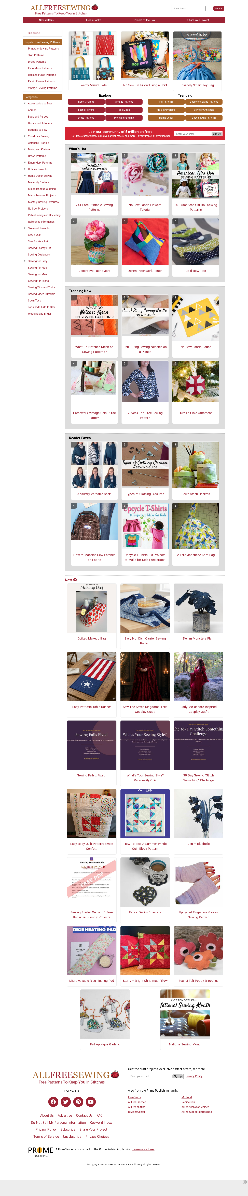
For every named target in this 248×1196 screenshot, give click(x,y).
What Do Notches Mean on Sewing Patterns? (94, 349)
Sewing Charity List (39, 248)
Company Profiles (38, 143)
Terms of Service (46, 1137)
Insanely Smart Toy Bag (197, 85)
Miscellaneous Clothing (42, 188)
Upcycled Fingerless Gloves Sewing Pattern (198, 914)
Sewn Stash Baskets (196, 494)
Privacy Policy (144, 136)
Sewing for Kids (37, 267)
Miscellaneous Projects (42, 195)
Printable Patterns (124, 117)
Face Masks (124, 109)
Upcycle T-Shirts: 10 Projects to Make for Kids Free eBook (145, 557)
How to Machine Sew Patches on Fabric (94, 557)
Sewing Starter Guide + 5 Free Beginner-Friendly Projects (92, 914)
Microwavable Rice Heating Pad (91, 981)
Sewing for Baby (37, 261)
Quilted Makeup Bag (91, 638)
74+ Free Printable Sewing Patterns (94, 207)
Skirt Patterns (36, 55)
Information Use (161, 136)
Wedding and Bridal (39, 313)
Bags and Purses (38, 116)
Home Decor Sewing (40, 175)
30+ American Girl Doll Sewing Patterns (195, 207)
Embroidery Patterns (40, 162)
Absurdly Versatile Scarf (94, 494)
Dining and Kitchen (39, 149)
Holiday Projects (38, 169)
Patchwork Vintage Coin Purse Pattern (94, 415)
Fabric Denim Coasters (145, 912)
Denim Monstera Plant (198, 638)
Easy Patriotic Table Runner (91, 707)
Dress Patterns (37, 61)
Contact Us (84, 1115)
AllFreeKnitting (136, 1107)
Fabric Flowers (86, 109)
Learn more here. (143, 1149)
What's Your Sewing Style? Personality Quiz (145, 777)
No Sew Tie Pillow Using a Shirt (145, 85)
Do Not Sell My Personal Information (58, 1123)
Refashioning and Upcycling (44, 215)
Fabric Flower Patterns (41, 81)
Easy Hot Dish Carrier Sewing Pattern (145, 640)
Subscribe (34, 33)
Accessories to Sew (40, 103)
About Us (47, 1115)
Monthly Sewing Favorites (43, 202)
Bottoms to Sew (37, 129)
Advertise (65, 1115)
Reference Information (41, 221)
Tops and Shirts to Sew (41, 307)
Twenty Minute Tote (93, 85)
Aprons (32, 110)
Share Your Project (93, 1129)
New (68, 580)
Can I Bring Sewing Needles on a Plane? (145, 349)
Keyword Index (101, 1123)
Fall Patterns (166, 101)
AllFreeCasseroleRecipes (197, 1111)
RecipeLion (188, 1102)
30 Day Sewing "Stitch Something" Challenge (198, 777)
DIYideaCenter (136, 1111)
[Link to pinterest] (78, 1102)
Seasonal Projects (39, 228)
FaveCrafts (134, 1097)
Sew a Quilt (34, 234)
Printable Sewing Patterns (43, 48)
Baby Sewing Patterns (204, 117)
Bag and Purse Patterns (42, 74)
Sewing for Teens (38, 280)
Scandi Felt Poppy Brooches (198, 981)
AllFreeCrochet (137, 1102)
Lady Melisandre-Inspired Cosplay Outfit (199, 709)
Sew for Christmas (204, 109)
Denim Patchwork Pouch (145, 271)
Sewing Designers (39, 254)
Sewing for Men (37, 274)
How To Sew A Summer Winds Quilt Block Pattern (145, 846)
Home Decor (166, 117)
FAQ (100, 1115)
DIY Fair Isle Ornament (196, 413)
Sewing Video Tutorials (41, 294)
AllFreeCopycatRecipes (195, 1107)
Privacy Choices (97, 1137)
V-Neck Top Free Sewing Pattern (145, 415)
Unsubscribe (72, 1137)
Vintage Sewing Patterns (42, 88)
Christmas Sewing (38, 136)
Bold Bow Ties (196, 271)
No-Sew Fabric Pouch (195, 347)
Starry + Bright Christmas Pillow (145, 981)
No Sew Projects (38, 208)
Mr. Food (187, 1097)
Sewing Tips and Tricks (41, 287)
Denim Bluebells (198, 844)
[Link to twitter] (66, 1102)
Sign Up (217, 134)
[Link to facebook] (53, 1102)
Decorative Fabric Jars (94, 271)
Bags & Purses (86, 101)
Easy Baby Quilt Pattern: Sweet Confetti (91, 846)
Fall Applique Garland (105, 1044)
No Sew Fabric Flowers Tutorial (145, 207)
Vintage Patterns (124, 101)
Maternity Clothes (38, 182)
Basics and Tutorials (40, 123)
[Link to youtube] (91, 1102)
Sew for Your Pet (38, 241)
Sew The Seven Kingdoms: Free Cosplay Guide (145, 709)
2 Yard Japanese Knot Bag (196, 555)
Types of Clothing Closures (145, 494)
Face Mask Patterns (40, 68)
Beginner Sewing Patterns (204, 101)
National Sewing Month (185, 1044)
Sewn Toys (34, 300)
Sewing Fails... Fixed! (91, 775)
